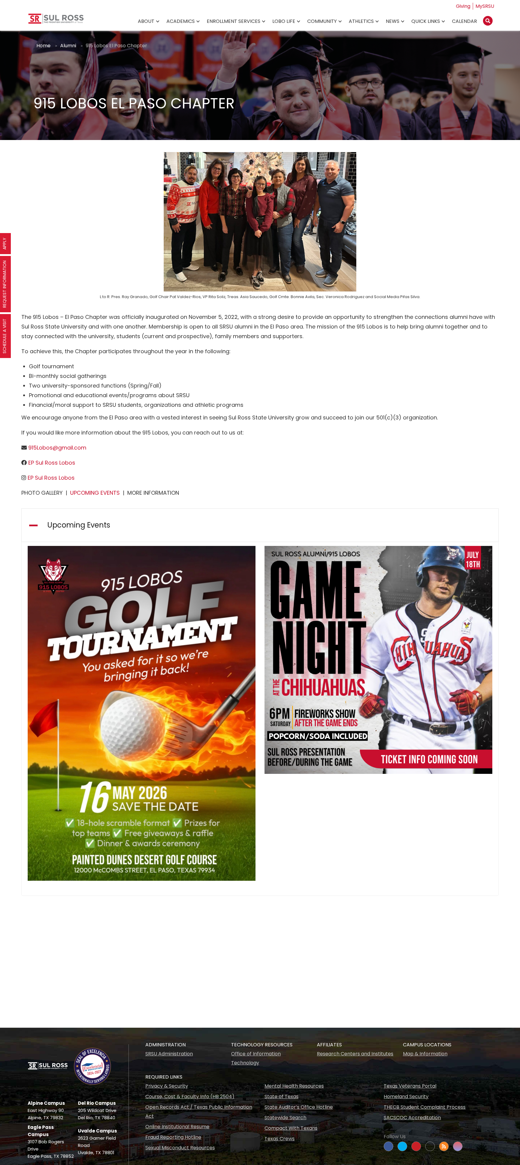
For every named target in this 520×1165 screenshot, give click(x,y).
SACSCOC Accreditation (412, 1117)
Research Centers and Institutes (355, 1053)
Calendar (464, 21)
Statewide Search (285, 1117)
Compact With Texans (291, 1128)
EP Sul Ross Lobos (51, 462)
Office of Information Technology (256, 1058)
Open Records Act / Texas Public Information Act (198, 1112)
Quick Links (425, 21)
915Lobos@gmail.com (56, 447)
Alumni (68, 45)
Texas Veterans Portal (410, 1085)
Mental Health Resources (294, 1085)
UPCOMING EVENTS (95, 493)
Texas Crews (280, 1138)
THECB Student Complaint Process (425, 1107)
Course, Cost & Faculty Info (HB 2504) (189, 1096)
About (146, 21)
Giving (463, 6)
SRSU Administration (169, 1053)
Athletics (361, 21)
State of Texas (282, 1096)
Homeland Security (406, 1096)
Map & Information (425, 1053)
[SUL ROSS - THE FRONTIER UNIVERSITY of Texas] (56, 21)
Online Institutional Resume (177, 1126)
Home (43, 45)
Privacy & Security (166, 1085)
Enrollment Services (233, 21)
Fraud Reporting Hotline (173, 1137)
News (392, 21)
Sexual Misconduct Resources (180, 1147)
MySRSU (484, 6)
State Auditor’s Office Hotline (299, 1107)
